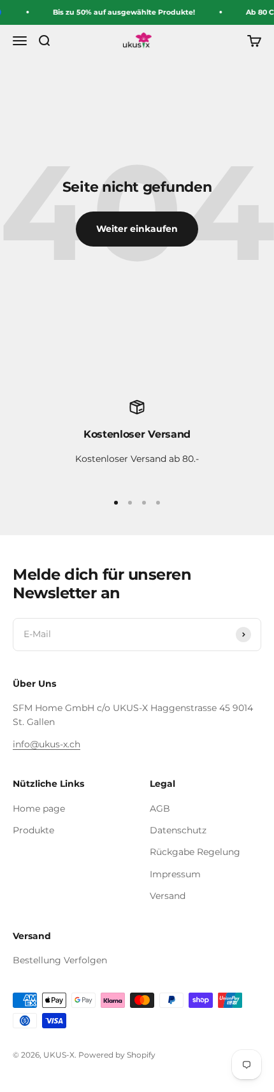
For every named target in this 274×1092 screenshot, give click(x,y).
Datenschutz (178, 830)
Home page (39, 808)
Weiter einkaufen (137, 228)
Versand (167, 896)
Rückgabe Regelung (195, 852)
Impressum (175, 874)
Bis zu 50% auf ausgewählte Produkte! (123, 12)
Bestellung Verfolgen (60, 960)
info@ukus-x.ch (46, 744)
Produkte (33, 830)
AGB (160, 808)
